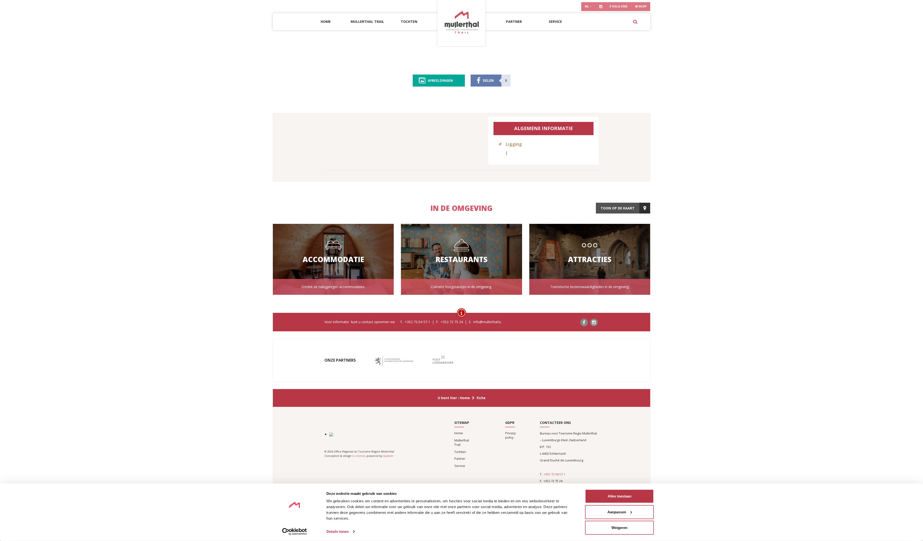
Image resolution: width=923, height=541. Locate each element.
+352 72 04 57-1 (554, 474)
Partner (514, 21)
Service (555, 21)
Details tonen (337, 531)
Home (326, 21)
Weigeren (619, 528)
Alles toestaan (619, 496)
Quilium (388, 456)
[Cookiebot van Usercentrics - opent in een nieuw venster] (295, 531)
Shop (642, 6)
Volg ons (619, 6)
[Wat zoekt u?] (635, 21)
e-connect (358, 456)
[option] (394, 361)
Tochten (409, 21)
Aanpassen (616, 512)
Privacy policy (510, 435)
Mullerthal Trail (367, 21)
